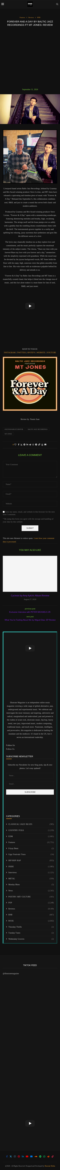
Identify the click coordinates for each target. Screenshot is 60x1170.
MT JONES (8, 434)
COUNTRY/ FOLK (31, 830)
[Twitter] (11, 1156)
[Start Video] (30, 306)
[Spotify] (40, 1156)
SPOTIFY (31, 353)
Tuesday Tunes (31, 933)
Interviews (31, 872)
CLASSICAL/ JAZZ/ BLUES (31, 824)
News (31, 891)
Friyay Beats (31, 848)
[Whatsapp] (44, 1156)
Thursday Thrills (31, 927)
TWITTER (21, 353)
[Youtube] (27, 1156)
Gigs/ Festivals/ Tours (31, 854)
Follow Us (10, 749)
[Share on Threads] (42, 445)
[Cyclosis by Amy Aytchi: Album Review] (30, 574)
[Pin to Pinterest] (24, 445)
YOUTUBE (51, 353)
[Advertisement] (30, 57)
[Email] (31, 1156)
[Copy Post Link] (39, 445)
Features (31, 842)
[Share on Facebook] (18, 445)
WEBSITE (40, 353)
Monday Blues (31, 885)
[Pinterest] (19, 1156)
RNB (31, 915)
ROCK (31, 921)
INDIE (31, 867)
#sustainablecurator (14, 429)
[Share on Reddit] (30, 445)
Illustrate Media (50, 1166)
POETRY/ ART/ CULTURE (31, 897)
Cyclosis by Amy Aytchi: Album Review (30, 595)
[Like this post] (15, 445)
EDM (31, 836)
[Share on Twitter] (21, 445)
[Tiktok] (52, 1156)
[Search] (57, 4)
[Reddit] (48, 1156)
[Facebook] (7, 1156)
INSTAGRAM (9, 353)
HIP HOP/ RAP (31, 860)
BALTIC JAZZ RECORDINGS (37, 429)
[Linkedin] (23, 1156)
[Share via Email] (45, 445)
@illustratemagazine (11, 974)
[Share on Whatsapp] (33, 445)
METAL (31, 879)
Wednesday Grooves (31, 939)
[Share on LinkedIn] (27, 445)
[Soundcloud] (35, 1156)
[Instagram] (15, 1156)
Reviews (31, 909)
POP (31, 903)
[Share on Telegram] (36, 445)
